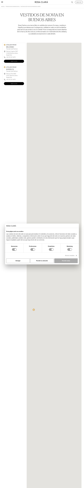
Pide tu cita (14, 61)
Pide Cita (78, 2)
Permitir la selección (42, 260)
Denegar (18, 260)
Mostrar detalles (70, 255)
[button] (34, 310)
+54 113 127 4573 (11, 57)
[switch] (32, 249)
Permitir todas (66, 260)
